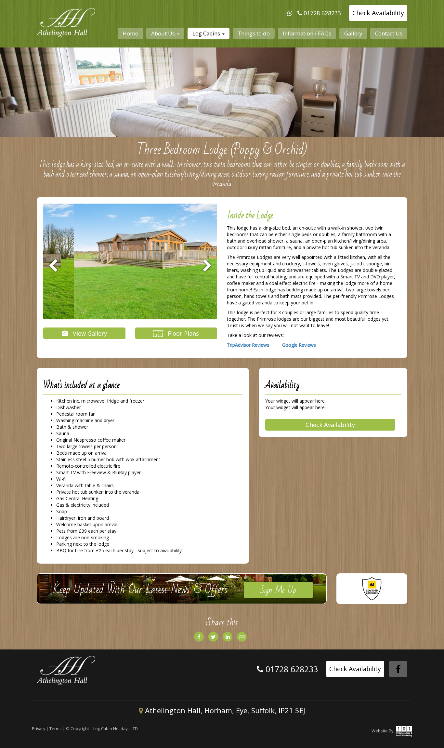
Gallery (353, 33)
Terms (55, 728)
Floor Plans (182, 333)
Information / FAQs (307, 33)
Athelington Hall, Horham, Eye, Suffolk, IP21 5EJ (224, 710)
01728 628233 (322, 13)
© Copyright (77, 728)
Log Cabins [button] (206, 33)
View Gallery (89, 333)
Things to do (254, 33)
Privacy (38, 728)
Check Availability (378, 12)
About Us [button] (163, 33)
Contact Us (388, 33)
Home (130, 33)
